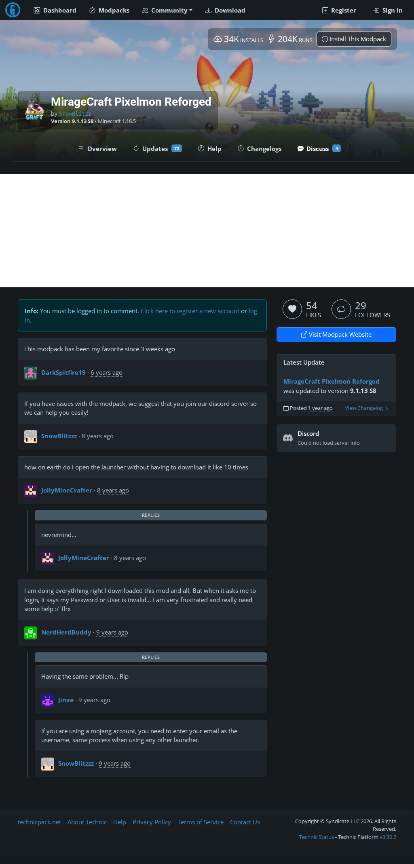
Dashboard (59, 10)
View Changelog (364, 408)
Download (229, 10)
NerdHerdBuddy (66, 632)
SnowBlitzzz (59, 436)
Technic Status (316, 837)
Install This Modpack (357, 39)
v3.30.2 (388, 837)
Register (343, 10)
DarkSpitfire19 (63, 372)
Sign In (392, 10)
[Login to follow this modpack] (341, 309)
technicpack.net (39, 822)
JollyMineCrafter (66, 490)
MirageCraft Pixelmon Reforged (331, 381)
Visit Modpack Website (339, 334)
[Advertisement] (207, 230)
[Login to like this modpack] (292, 309)
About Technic (87, 822)
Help (119, 822)
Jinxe (66, 700)
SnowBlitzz (75, 113)
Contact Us (245, 822)
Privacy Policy (152, 822)
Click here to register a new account (190, 311)
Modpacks (113, 10)
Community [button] (169, 10)
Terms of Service (200, 822)
